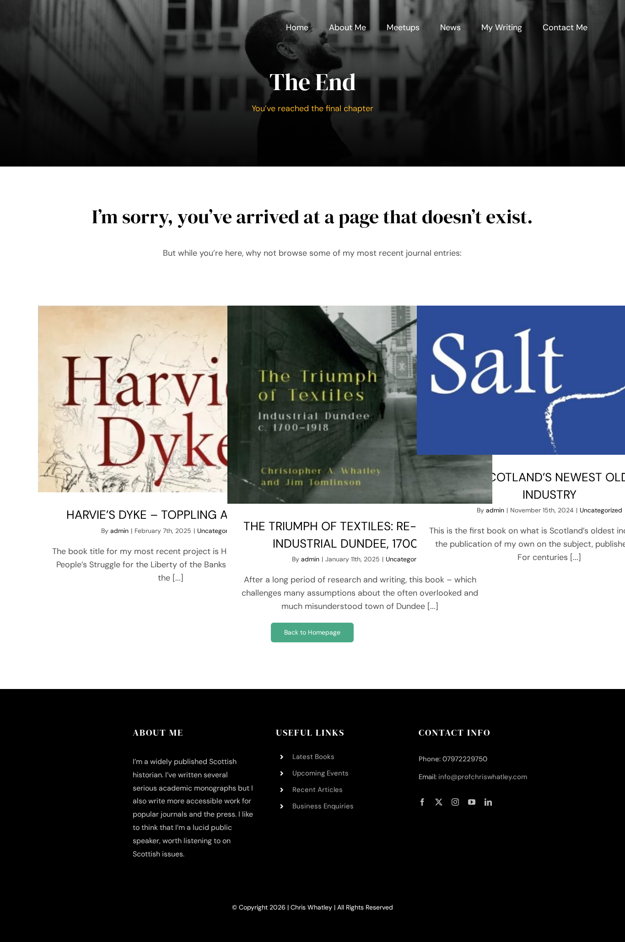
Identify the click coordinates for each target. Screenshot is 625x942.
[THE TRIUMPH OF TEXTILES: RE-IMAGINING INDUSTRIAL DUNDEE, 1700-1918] (359, 405)
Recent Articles (317, 789)
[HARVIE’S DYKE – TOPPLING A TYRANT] (170, 399)
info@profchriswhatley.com (482, 776)
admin (119, 531)
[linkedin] (488, 802)
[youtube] (471, 802)
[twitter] (438, 802)
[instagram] (455, 802)
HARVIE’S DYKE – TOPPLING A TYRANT (170, 514)
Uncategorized (407, 559)
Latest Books (313, 756)
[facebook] (422, 802)
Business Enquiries (323, 806)
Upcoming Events (320, 773)
